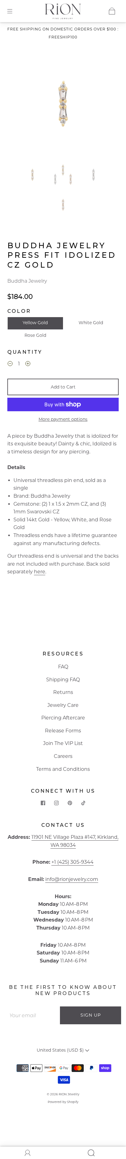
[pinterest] (69, 803)
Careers (63, 756)
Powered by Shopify (63, 1102)
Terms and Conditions (63, 769)
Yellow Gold (35, 322)
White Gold (91, 322)
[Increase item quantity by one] (28, 364)
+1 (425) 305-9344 (72, 862)
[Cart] (112, 11)
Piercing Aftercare (63, 718)
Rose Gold (35, 335)
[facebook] (43, 803)
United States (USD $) (61, 1050)
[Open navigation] (14, 11)
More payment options (63, 419)
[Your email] (32, 1015)
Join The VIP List (63, 743)
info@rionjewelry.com (71, 879)
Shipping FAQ (63, 680)
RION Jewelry (69, 1094)
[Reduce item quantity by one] (10, 364)
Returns (63, 692)
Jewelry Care (63, 705)
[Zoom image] (63, 104)
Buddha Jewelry (27, 281)
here (39, 572)
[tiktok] (83, 803)
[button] (21, 104)
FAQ (63, 667)
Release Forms (63, 731)
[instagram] (56, 803)
